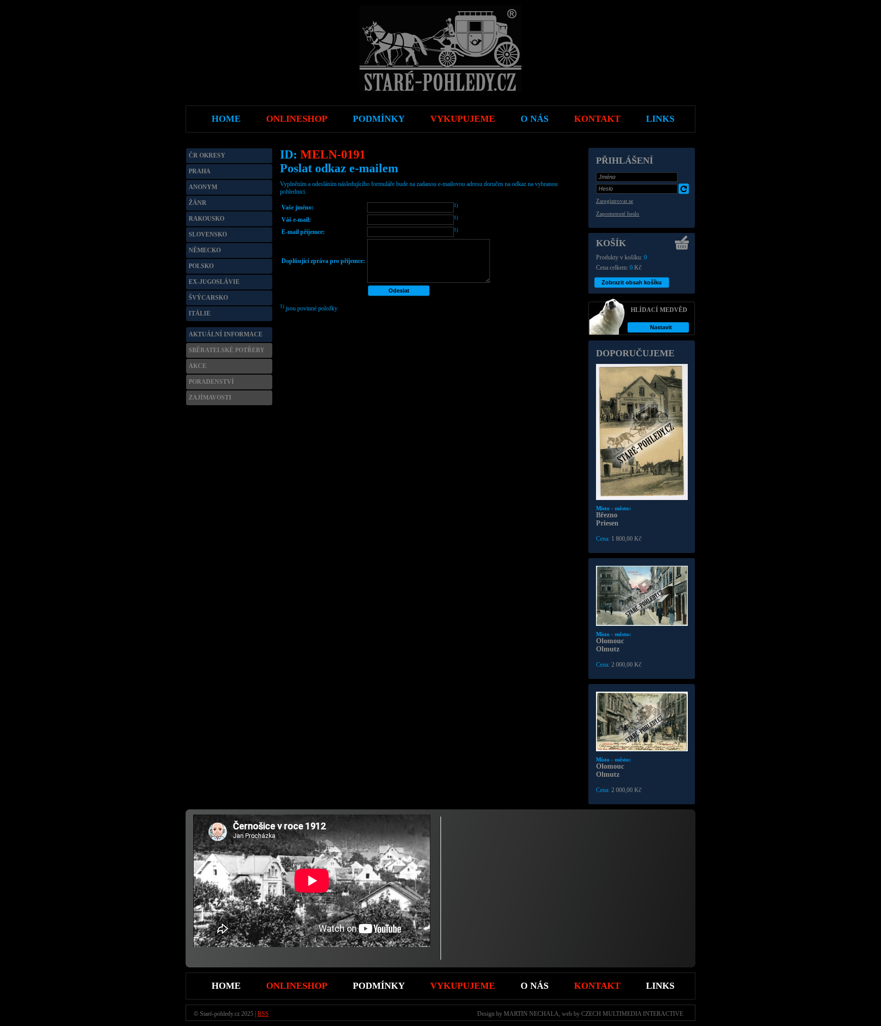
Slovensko (208, 234)
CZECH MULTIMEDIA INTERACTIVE (632, 1013)
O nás (535, 986)
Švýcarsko (208, 297)
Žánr (197, 202)
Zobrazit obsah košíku (632, 282)
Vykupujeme (462, 986)
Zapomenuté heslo (617, 214)
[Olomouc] (642, 623)
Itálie (200, 313)
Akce (197, 366)
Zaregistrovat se (614, 201)
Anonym (203, 187)
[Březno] (642, 498)
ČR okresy (207, 155)
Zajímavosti (210, 397)
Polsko (201, 266)
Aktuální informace (226, 334)
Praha (200, 171)
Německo (205, 250)
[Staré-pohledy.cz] (440, 90)
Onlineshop (296, 986)
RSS (263, 1013)
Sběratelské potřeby (227, 350)
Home (226, 986)
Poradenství (211, 381)
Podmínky (379, 986)
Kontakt (597, 986)
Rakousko (206, 218)
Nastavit (661, 327)
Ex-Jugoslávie (214, 281)
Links (660, 986)
